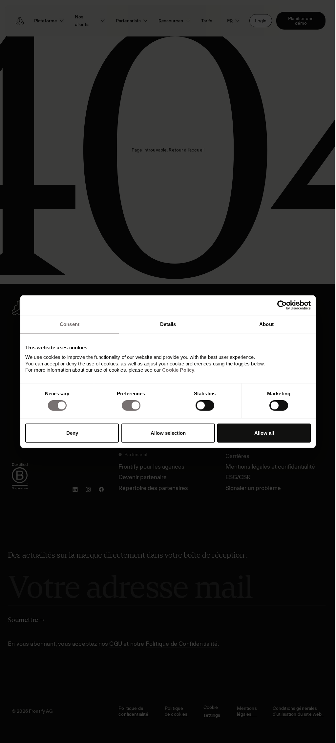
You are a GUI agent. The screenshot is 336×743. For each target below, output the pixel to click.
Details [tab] (168, 324)
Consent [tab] (69, 324)
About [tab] (266, 324)
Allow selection (168, 433)
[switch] (131, 405)
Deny (72, 433)
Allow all (264, 433)
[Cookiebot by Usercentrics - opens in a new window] (282, 305)
